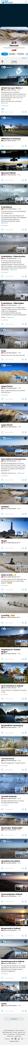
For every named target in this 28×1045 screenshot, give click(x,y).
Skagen (4, 541)
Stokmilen (5, 507)
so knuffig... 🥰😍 (8, 615)
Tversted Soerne (7, 759)
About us (22, 1030)
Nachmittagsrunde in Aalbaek (12, 961)
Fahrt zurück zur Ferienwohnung (13, 459)
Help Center (10, 1036)
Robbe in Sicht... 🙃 (8, 575)
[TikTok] (19, 1039)
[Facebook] (15, 1039)
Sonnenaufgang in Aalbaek (11, 894)
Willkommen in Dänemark (11, 139)
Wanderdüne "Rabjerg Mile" (12, 828)
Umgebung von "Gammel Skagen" (10, 650)
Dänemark (14, 45)
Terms (5, 1034)
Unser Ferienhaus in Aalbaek (12, 686)
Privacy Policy (11, 1034)
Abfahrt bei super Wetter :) (12, 88)
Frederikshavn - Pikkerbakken (12, 303)
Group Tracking (17, 1032)
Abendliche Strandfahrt (10, 861)
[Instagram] (12, 1039)
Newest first (24, 58)
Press (24, 1032)
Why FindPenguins (7, 1032)
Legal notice (17, 1036)
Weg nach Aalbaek (8, 173)
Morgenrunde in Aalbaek (10, 928)
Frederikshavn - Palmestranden (13, 256)
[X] (22, 1039)
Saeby (3, 351)
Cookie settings (20, 1034)
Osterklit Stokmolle (9, 796)
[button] (26, 2)
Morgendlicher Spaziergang (12, 725)
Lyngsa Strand (6, 386)
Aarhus (4, 1004)
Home (17, 1030)
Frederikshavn (6, 207)
